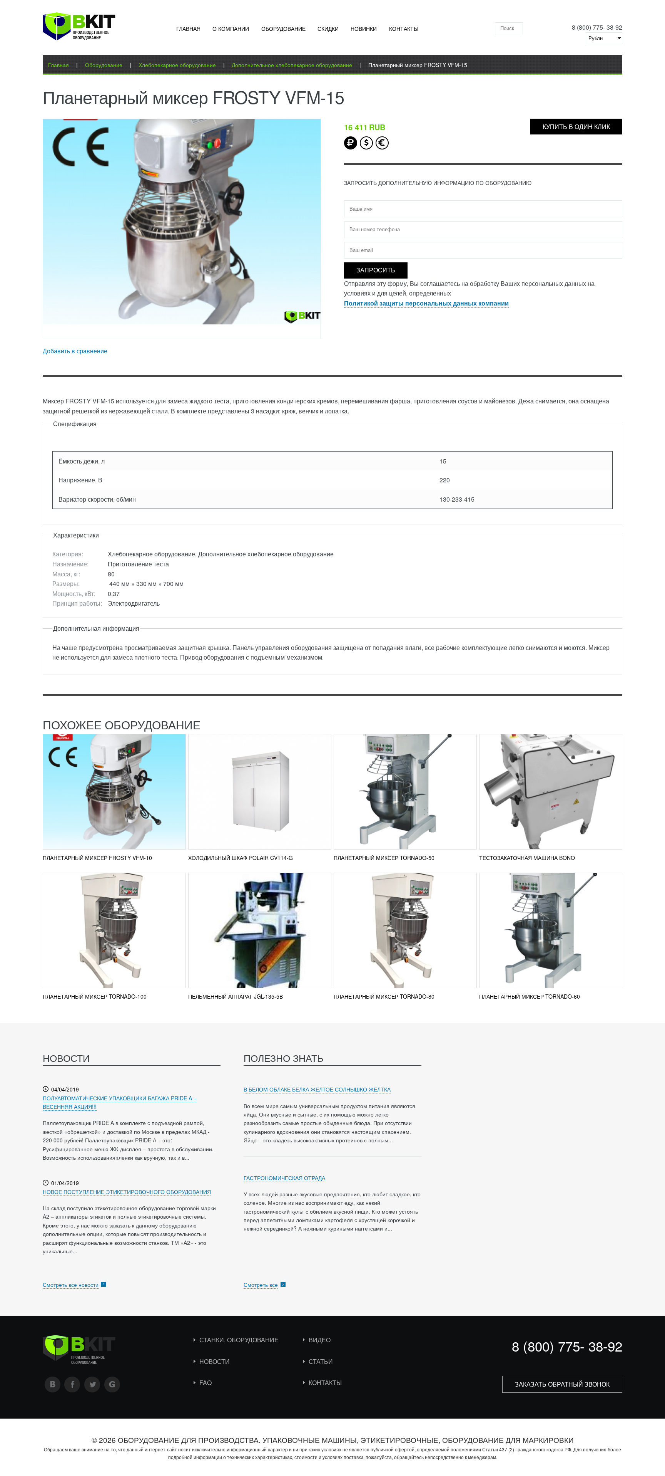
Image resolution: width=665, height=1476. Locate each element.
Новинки (364, 28)
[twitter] (92, 1384)
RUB (350, 142)
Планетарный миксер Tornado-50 (384, 857)
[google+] (112, 1384)
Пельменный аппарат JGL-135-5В (235, 996)
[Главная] (79, 28)
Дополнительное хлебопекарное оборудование (292, 65)
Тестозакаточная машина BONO (527, 857)
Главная (188, 28)
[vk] (53, 1384)
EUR (382, 142)
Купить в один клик (576, 126)
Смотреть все (261, 1284)
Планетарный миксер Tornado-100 (95, 996)
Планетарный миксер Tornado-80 (384, 996)
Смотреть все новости (71, 1284)
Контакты (403, 28)
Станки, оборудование (239, 1339)
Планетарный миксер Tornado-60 (529, 996)
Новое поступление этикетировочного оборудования (127, 1192)
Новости (214, 1361)
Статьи (321, 1361)
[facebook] (72, 1384)
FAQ (205, 1382)
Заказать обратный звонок (562, 1384)
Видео (320, 1339)
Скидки (328, 28)
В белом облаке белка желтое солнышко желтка (317, 1089)
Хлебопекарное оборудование (177, 65)
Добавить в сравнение (75, 350)
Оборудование (283, 28)
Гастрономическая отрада (284, 1178)
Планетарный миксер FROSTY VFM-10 (97, 857)
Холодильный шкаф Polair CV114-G (240, 857)
